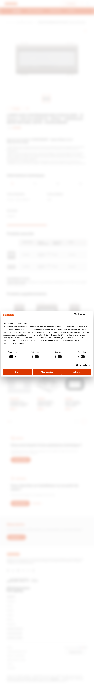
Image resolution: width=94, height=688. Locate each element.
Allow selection (47, 372)
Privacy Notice (18, 343)
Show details (81, 365)
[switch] (35, 356)
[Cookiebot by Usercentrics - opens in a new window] (75, 314)
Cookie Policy (47, 340)
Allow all (76, 372)
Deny (17, 372)
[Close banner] (90, 315)
